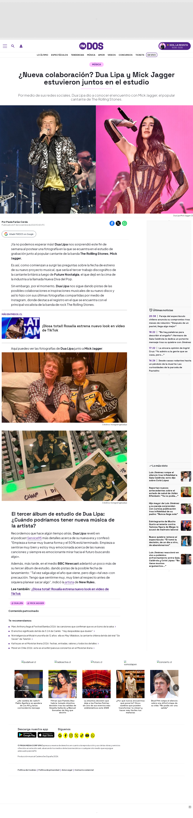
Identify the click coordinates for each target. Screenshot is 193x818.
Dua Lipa (18, 603)
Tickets (139, 55)
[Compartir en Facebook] (112, 223)
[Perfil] (21, 46)
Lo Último (42, 55)
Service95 (34, 538)
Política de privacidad (48, 770)
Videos (112, 55)
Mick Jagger (37, 603)
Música (91, 55)
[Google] (60, 735)
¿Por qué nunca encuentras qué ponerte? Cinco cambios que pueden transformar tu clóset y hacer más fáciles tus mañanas (130, 706)
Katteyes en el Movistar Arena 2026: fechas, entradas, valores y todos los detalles (54, 643)
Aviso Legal (67, 770)
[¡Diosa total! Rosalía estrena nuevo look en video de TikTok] (21, 328)
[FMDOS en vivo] (162, 46)
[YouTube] (87, 735)
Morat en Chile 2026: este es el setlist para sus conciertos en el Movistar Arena (52, 647)
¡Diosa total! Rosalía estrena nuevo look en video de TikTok (83, 328)
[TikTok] (82, 735)
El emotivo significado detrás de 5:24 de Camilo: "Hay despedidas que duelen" (52, 631)
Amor (101, 55)
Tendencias (77, 55)
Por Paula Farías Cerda (15, 221)
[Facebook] (65, 735)
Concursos (126, 55)
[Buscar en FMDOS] (13, 46)
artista (69, 582)
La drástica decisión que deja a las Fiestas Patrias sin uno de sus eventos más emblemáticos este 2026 (96, 704)
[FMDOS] (91, 45)
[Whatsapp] (93, 735)
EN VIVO (152, 55)
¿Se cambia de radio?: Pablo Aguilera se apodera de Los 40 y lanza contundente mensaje (29, 704)
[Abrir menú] (5, 46)
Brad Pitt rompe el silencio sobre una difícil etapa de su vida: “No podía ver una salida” (164, 704)
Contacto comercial (84, 770)
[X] (76, 735)
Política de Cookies (27, 770)
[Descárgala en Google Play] (27, 734)
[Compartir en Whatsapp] (124, 223)
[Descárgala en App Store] (46, 734)
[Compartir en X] (118, 223)
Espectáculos (59, 55)
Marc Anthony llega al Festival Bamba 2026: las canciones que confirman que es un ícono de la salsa (62, 626)
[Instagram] (71, 735)
